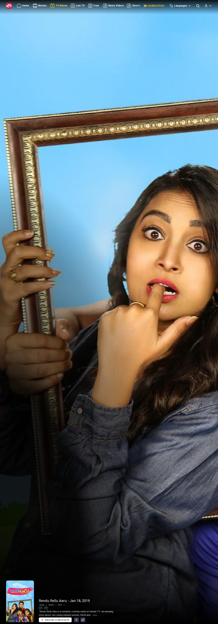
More (95, 615)
